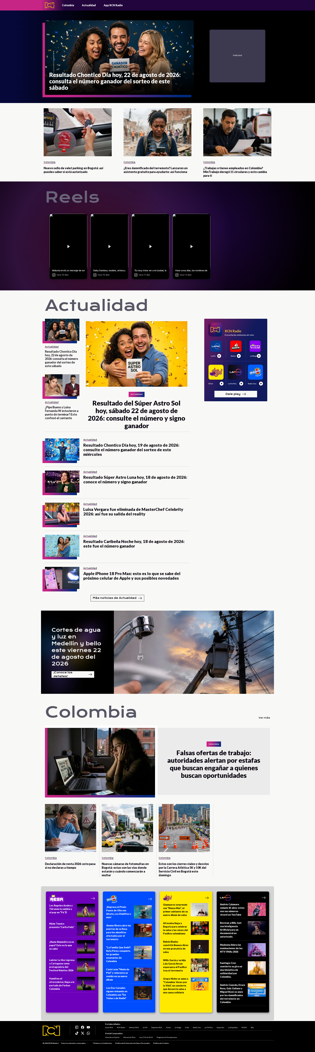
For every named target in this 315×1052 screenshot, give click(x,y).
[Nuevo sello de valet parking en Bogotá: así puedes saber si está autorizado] (78, 132)
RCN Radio (121, 1027)
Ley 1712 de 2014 (146, 1037)
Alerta (168, 1027)
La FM (145, 1027)
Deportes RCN (156, 1027)
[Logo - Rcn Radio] (49, 5)
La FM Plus (209, 1027)
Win (252, 1027)
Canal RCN (109, 1027)
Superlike (220, 1027)
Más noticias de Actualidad (114, 597)
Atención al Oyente (112, 1037)
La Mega (178, 1027)
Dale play (233, 393)
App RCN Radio (113, 5)
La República (233, 1027)
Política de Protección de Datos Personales (132, 1043)
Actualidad (89, 5)
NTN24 (244, 1027)
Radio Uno (197, 1027)
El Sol (187, 1027)
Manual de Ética (129, 1037)
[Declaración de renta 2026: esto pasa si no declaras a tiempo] (70, 828)
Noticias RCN (134, 1027)
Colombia (68, 5)
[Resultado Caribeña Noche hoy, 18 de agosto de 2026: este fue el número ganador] (62, 546)
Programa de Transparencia (167, 1037)
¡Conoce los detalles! (62, 674)
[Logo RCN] (51, 1031)
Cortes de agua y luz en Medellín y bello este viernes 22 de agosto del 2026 (76, 647)
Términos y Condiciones (102, 1043)
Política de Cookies (161, 1043)
